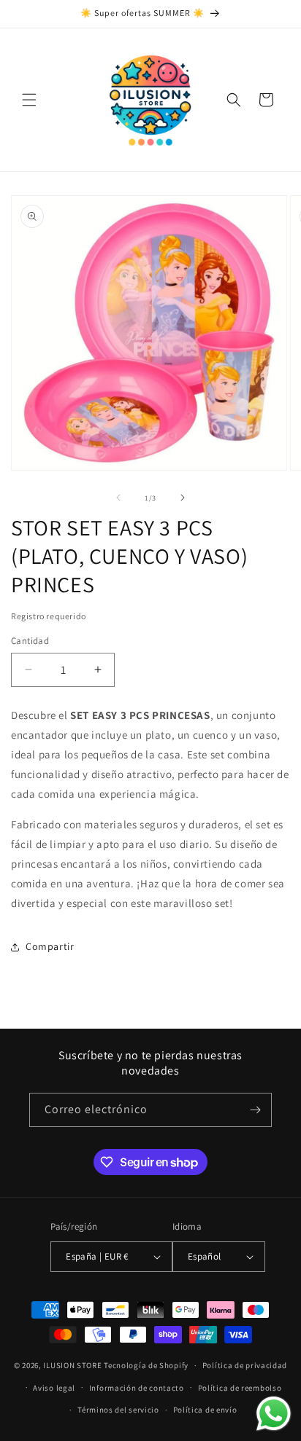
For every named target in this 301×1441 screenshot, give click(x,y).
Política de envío (205, 1410)
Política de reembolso (240, 1388)
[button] (29, 100)
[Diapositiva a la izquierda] (118, 498)
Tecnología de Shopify (146, 1365)
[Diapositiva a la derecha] (183, 498)
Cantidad (30, 641)
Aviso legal (54, 1388)
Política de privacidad (244, 1365)
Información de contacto (136, 1388)
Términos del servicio (118, 1410)
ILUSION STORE (72, 1365)
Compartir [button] (50, 946)
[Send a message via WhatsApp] (274, 1414)
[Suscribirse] (255, 1110)
